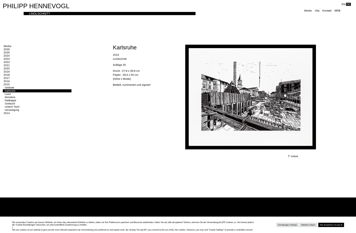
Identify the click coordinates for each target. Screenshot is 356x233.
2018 (7, 74)
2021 (7, 65)
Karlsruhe (10, 90)
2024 (7, 55)
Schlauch (10, 103)
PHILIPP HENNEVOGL (36, 6)
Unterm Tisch (12, 106)
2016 (7, 81)
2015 (7, 84)
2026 (7, 49)
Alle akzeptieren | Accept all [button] (331, 225)
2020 (7, 68)
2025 (7, 52)
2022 (7, 62)
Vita (317, 10)
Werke (308, 10)
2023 (7, 58)
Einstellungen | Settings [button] (287, 225)
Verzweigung (12, 110)
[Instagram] (349, 11)
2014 (7, 113)
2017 (7, 78)
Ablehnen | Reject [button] (308, 225)
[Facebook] (344, 11)
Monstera (10, 97)
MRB (337, 10)
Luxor (8, 94)
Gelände (9, 87)
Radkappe (10, 100)
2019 (7, 71)
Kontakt (327, 10)
